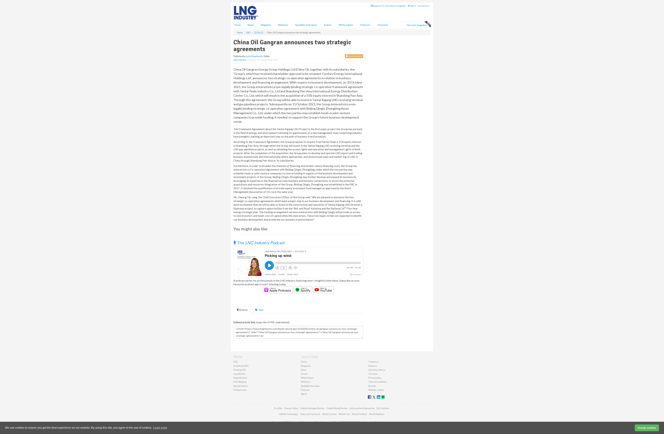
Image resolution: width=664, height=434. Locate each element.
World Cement (329, 414)
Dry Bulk (278, 408)
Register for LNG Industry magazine (389, 6)
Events (328, 24)
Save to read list (354, 56)
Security (372, 386)
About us (372, 365)
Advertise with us (376, 369)
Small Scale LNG (241, 365)
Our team (373, 373)
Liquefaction (239, 373)
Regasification (240, 377)
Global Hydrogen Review (312, 408)
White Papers (307, 377)
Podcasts (365, 24)
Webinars (283, 24)
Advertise (382, 24)
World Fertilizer (359, 414)
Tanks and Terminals (310, 414)
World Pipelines (376, 414)
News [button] (251, 24)
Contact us (424, 6)
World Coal (344, 414)
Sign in (413, 6)
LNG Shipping (239, 381)
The (260, 242)
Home (237, 24)
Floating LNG (239, 369)
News (303, 369)
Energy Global (291, 408)
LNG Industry (239, 59)
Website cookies (376, 390)
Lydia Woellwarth (254, 56)
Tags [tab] (260, 309)
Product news (240, 390)
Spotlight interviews (306, 24)
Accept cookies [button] (647, 427)
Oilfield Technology (288, 414)
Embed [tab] (243, 309)
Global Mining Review (336, 408)
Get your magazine (417, 25)
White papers (346, 24)
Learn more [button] (160, 427)
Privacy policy (375, 377)
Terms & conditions (377, 381)
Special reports (240, 386)
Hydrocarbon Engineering (361, 408)
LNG (235, 361)
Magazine (266, 24)
